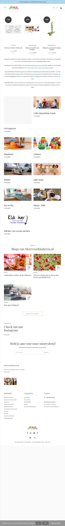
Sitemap (6, 413)
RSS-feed (47, 442)
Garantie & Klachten (9, 416)
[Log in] (53, 7)
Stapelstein (13, 76)
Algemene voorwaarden (10, 399)
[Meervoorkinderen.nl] (10, 381)
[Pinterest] (37, 433)
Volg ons (7, 335)
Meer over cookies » (56, 523)
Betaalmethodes (8, 406)
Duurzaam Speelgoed (30, 406)
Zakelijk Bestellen (8, 418)
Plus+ (43, 442)
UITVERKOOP (27, 402)
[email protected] (50, 402)
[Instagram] (30, 433)
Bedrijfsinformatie (8, 397)
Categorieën (28, 393)
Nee (45, 523)
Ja (38, 523)
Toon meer (7, 131)
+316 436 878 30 (50, 397)
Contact (6, 411)
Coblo (37, 76)
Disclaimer (6, 402)
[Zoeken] (57, 7)
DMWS (39, 442)
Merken (26, 404)
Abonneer (46, 352)
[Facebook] (27, 433)
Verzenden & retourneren (10, 409)
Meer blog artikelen (32, 313)
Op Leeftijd (27, 399)
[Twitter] (34, 433)
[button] (5, 7)
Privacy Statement (9, 404)
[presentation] (4, 29)
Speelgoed (27, 397)
